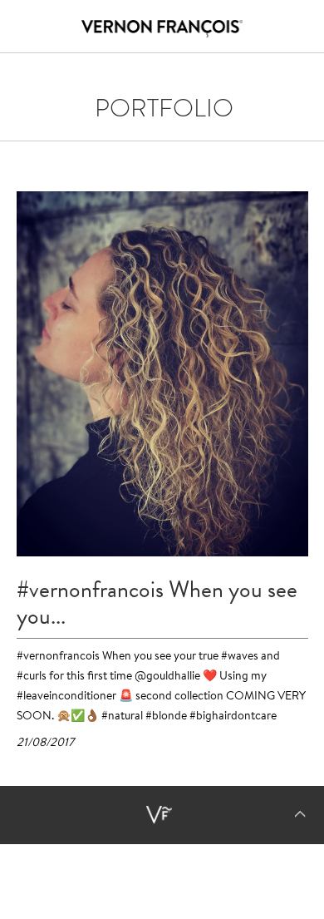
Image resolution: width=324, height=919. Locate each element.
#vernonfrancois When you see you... (157, 603)
